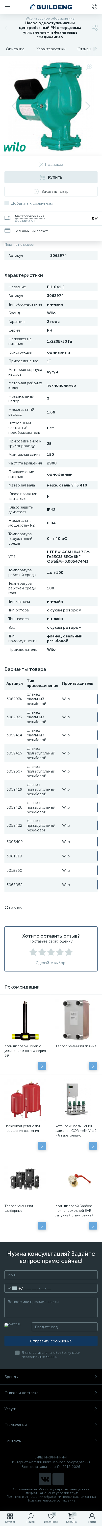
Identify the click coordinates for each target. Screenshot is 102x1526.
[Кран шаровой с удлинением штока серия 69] (25, 1020)
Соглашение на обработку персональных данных (51, 1489)
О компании (15, 1425)
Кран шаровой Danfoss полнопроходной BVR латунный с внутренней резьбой (74, 1213)
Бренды (11, 1376)
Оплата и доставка (21, 1392)
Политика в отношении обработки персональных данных (51, 1497)
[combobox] (14, 1288)
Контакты (13, 1441)
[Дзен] (58, 1479)
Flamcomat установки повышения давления (22, 1128)
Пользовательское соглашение (51, 1500)
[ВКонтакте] (45, 1479)
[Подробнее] (42, 1066)
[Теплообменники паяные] (76, 1020)
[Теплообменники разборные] (25, 1180)
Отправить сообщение (51, 1341)
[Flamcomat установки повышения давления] (25, 1100)
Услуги (10, 1408)
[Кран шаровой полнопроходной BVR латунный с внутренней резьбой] (76, 1180)
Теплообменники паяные (76, 1046)
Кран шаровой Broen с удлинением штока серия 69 (25, 1051)
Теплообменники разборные (18, 1208)
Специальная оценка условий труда (51, 1493)
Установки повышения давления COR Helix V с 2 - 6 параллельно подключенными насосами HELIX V (76, 1135)
